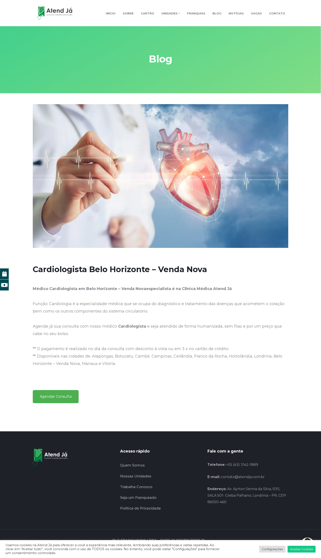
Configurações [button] (272, 549)
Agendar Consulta (56, 396)
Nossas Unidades (135, 476)
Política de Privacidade (140, 508)
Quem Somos (132, 465)
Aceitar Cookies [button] (301, 549)
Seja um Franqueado (138, 498)
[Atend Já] (54, 12)
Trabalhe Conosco (136, 487)
